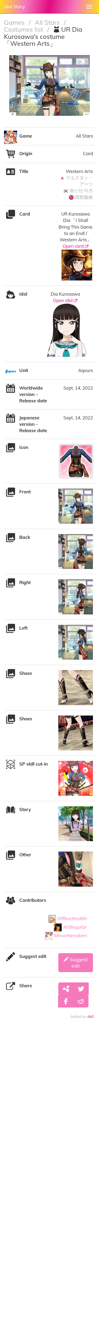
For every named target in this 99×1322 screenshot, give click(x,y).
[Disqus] (49, 1102)
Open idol (63, 300)
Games (15, 22)
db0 (90, 1016)
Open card (74, 246)
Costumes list (24, 29)
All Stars (48, 22)
